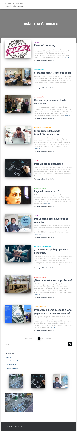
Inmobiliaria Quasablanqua (42, 127)
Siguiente (48, 338)
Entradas (9, 426)
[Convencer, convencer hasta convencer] (18, 104)
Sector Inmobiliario (40, 188)
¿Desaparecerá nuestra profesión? (53, 280)
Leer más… (67, 57)
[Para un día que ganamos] (18, 168)
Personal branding (44, 45)
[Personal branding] (18, 49)
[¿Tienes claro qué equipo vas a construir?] (18, 253)
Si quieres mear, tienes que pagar (52, 72)
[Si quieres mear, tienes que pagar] (18, 77)
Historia (36, 42)
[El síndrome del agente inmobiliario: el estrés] (18, 135)
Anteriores (28, 338)
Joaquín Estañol (39, 69)
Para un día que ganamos (48, 163)
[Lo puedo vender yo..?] (18, 195)
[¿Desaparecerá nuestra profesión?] (18, 284)
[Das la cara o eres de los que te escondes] (18, 223)
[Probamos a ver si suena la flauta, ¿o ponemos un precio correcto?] (18, 314)
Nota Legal (18, 426)
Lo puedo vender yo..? (46, 191)
